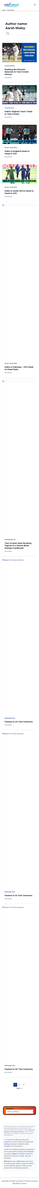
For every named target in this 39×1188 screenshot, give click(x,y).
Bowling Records (10, 539)
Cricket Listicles (10, 66)
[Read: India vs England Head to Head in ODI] (19, 134)
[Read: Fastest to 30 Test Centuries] (19, 984)
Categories (9, 1108)
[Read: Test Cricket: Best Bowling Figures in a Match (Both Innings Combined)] (19, 458)
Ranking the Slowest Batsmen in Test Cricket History (17, 72)
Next (19, 1088)
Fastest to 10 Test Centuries (18, 895)
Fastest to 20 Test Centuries (19, 722)
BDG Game (21, 1161)
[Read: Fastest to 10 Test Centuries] (19, 810)
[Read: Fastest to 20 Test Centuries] (19, 637)
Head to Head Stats (11, 147)
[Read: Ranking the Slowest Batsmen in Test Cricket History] (19, 52)
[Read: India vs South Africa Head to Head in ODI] (19, 174)
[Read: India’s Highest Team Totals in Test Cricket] (19, 95)
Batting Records (10, 718)
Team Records (9, 108)
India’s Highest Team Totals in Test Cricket (18, 112)
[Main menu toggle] (35, 4)
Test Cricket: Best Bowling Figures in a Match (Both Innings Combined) (18, 545)
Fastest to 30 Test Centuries (19, 1069)
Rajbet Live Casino (18, 1154)
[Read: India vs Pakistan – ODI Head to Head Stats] (19, 282)
